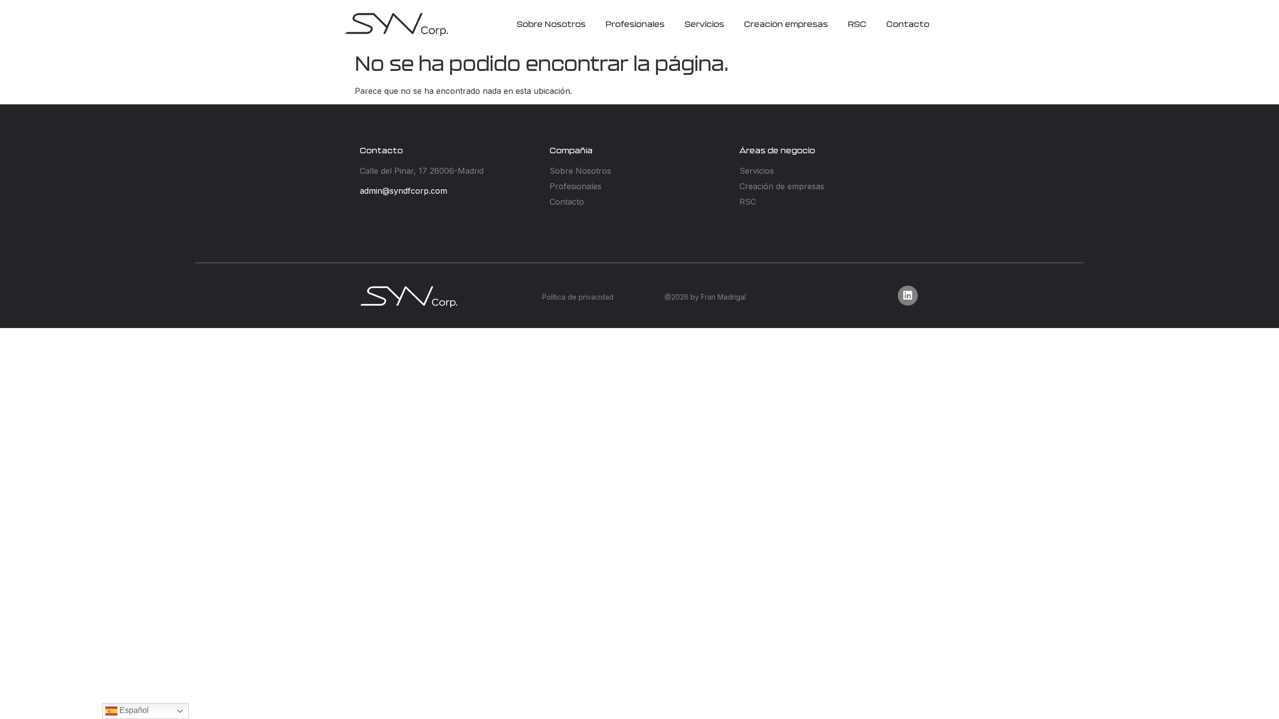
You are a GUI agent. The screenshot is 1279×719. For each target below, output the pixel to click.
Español (133, 710)
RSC (857, 24)
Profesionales (635, 24)
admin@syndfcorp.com (403, 191)
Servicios (704, 24)
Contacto (907, 24)
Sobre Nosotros (551, 24)
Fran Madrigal (723, 297)
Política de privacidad (578, 297)
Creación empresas (786, 24)
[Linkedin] (908, 296)
